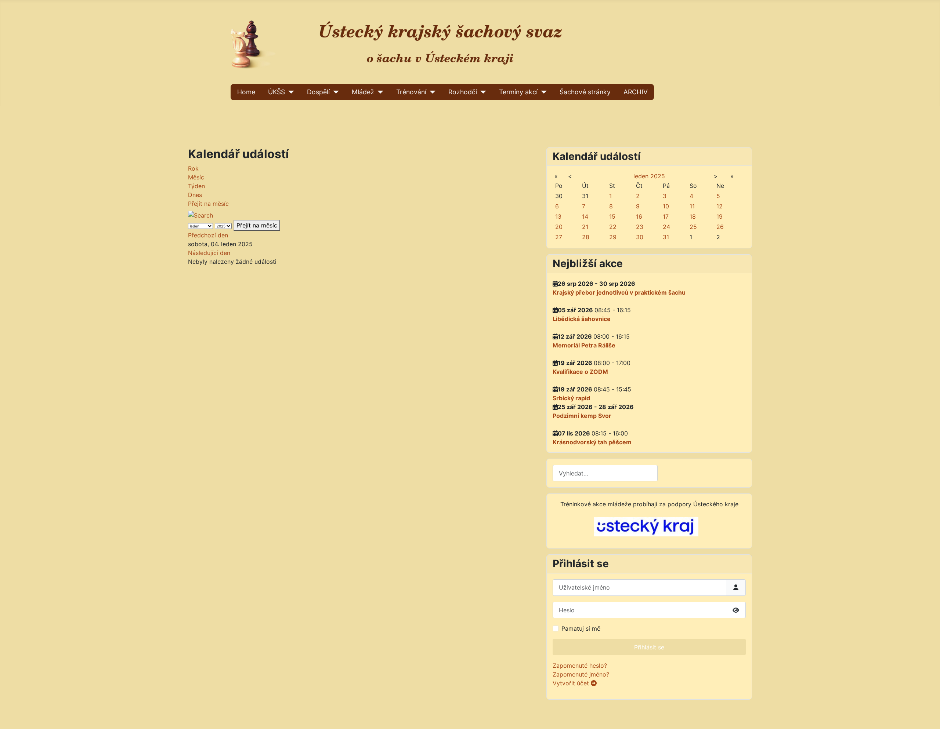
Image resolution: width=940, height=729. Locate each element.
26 (720, 226)
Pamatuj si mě (580, 628)
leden (640, 176)
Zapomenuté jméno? (581, 674)
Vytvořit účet (572, 683)
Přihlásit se (649, 647)
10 (666, 206)
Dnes (195, 194)
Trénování (411, 92)
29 (613, 237)
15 (612, 216)
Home (246, 92)
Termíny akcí (518, 92)
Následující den (209, 252)
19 (719, 216)
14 (585, 216)
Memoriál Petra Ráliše (584, 345)
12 (719, 206)
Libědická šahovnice (582, 318)
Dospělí (318, 92)
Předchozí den (208, 235)
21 (585, 226)
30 (639, 237)
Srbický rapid (571, 398)
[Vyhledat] (203, 213)
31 (666, 237)
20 (559, 226)
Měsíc (196, 177)
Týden (196, 186)
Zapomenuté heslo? (580, 665)
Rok (193, 168)
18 (693, 216)
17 (666, 216)
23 (639, 226)
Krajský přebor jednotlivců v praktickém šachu (619, 292)
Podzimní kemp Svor (582, 415)
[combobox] (605, 473)
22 (613, 226)
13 (558, 216)
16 (639, 216)
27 (558, 237)
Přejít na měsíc (208, 203)
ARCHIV (635, 92)
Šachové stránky (585, 92)
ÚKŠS (276, 92)
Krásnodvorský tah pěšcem (592, 442)
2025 (657, 176)
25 (693, 226)
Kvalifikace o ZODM (580, 371)
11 (692, 206)
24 (666, 226)
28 (585, 237)
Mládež (363, 92)
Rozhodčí (462, 92)
